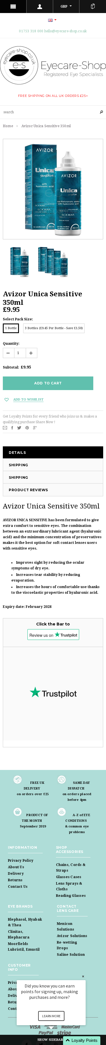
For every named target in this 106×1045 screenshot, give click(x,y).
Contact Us (17, 887)
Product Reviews (28, 490)
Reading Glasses (71, 896)
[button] (58, 1040)
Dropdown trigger (40, 6)
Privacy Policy (20, 861)
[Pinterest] (27, 427)
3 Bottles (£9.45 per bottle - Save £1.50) (54, 328)
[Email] (5, 427)
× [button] (83, 976)
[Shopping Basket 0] (92, 6)
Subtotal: (11, 367)
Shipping (18, 465)
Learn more (51, 1016)
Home (8, 126)
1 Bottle (11, 328)
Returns (15, 880)
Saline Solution (71, 955)
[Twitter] (19, 427)
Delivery (16, 874)
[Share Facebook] (12, 427)
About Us (16, 867)
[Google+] (35, 427)
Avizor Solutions (72, 936)
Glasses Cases (68, 877)
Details (17, 452)
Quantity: (11, 344)
